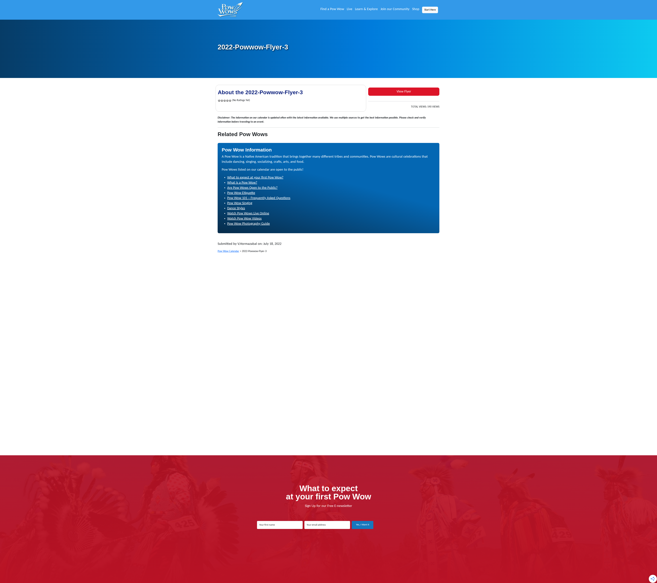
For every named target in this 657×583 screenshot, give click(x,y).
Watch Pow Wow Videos (244, 218)
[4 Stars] (227, 100)
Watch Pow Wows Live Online (248, 213)
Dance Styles (236, 208)
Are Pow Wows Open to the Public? (252, 188)
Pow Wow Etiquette (241, 193)
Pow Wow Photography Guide (248, 224)
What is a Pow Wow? (242, 182)
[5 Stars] (230, 100)
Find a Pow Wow (332, 9)
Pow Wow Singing (239, 203)
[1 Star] (219, 100)
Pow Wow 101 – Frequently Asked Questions (258, 198)
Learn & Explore (366, 9)
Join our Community (395, 9)
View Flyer (404, 91)
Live (349, 9)
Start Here (430, 10)
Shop (415, 9)
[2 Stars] (222, 100)
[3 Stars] (224, 100)
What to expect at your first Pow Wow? (255, 177)
